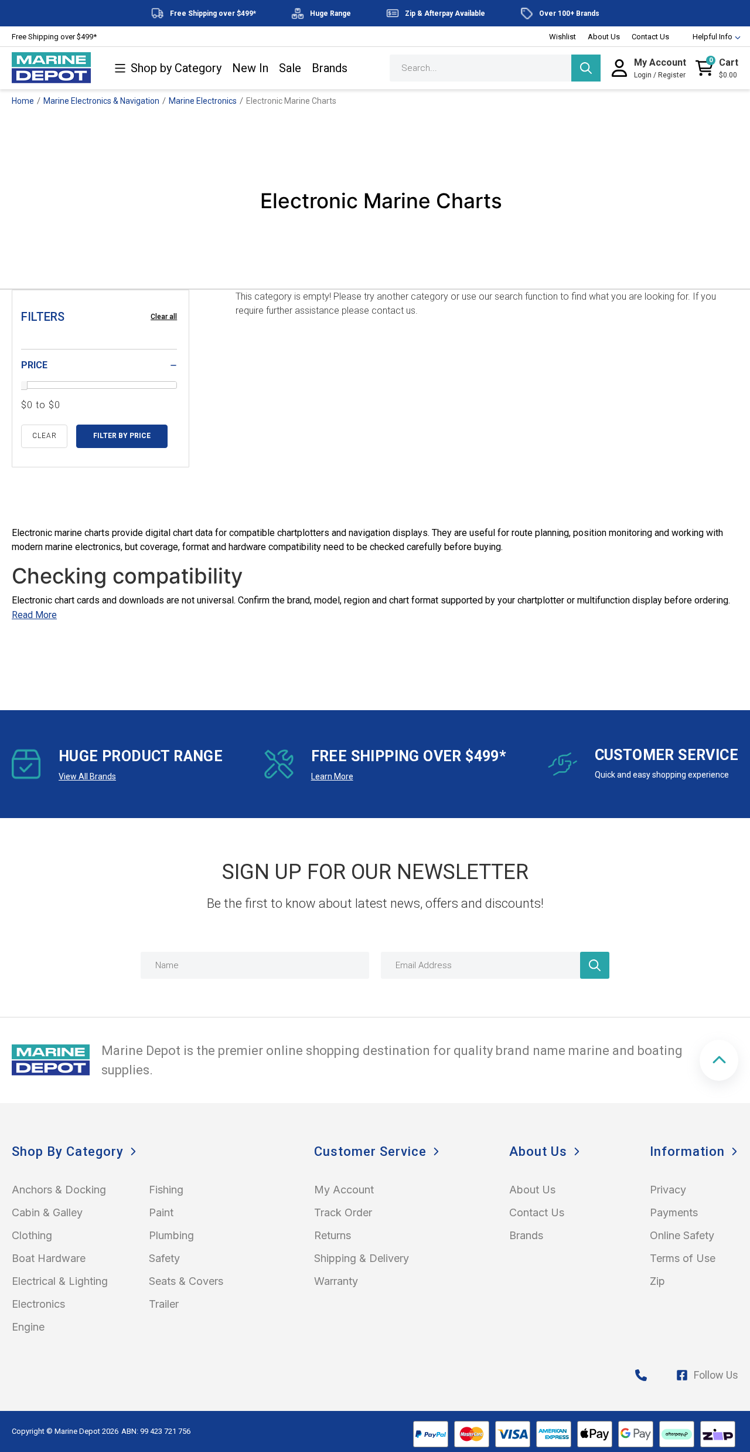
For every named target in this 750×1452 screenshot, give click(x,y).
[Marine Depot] (51, 68)
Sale (290, 68)
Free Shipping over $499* (54, 36)
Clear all (164, 317)
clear (44, 436)
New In (250, 68)
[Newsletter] (594, 965)
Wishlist (562, 36)
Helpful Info (712, 36)
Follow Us (716, 1375)
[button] (719, 1060)
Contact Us (650, 36)
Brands (329, 68)
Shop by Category (176, 68)
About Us (604, 36)
